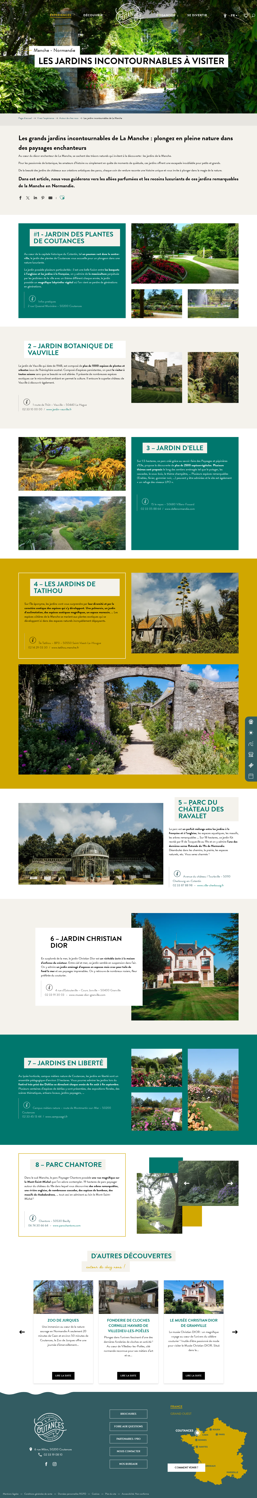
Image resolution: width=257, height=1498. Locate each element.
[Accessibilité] (225, 15)
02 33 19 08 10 (53, 1454)
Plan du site (110, 1494)
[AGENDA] (251, 776)
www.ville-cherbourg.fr (210, 885)
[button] (253, 15)
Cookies (96, 1494)
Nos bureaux (128, 1464)
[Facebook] (46, 1464)
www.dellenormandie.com (180, 509)
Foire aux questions (128, 1426)
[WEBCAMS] (251, 721)
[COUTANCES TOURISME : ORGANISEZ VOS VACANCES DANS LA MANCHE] (129, 15)
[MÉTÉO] (251, 732)
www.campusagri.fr (56, 1116)
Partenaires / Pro (128, 1439)
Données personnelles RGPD (72, 1494)
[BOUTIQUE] (251, 754)
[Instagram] (54, 1464)
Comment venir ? (186, 1468)
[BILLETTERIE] (251, 765)
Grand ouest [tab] (181, 1413)
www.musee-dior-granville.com (87, 995)
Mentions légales (11, 1494)
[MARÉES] (251, 743)
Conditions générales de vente (38, 1494)
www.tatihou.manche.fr (65, 647)
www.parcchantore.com (67, 1225)
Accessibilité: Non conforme (135, 1494)
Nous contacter (128, 1451)
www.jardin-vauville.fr (58, 409)
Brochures (128, 1414)
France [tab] (176, 1406)
